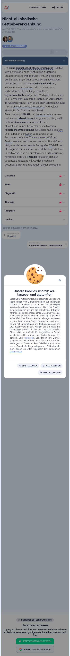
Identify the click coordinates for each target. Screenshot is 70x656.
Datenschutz (16, 352)
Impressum (29, 338)
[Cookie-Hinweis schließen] (60, 280)
